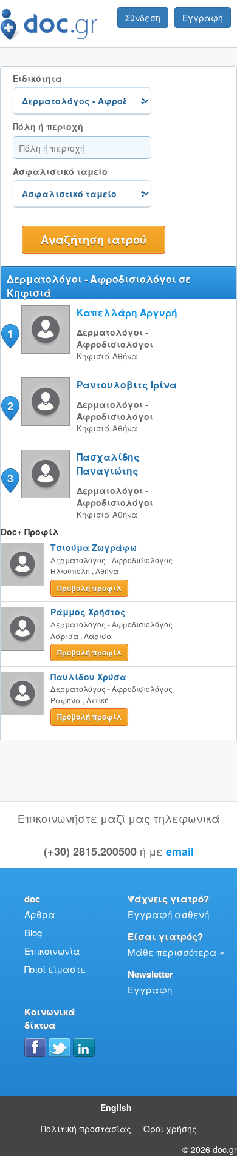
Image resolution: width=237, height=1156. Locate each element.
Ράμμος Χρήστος (88, 612)
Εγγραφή (202, 18)
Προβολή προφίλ (89, 588)
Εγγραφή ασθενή (168, 914)
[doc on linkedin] (84, 1047)
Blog (33, 932)
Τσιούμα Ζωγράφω (93, 547)
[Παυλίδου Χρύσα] (22, 693)
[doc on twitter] (59, 1047)
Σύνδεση (142, 18)
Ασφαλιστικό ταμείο (60, 171)
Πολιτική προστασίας (86, 1129)
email (180, 851)
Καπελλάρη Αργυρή (127, 312)
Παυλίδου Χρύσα (88, 677)
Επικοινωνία (52, 950)
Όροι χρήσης (170, 1129)
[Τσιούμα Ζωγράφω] (22, 564)
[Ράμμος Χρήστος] (22, 629)
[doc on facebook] (35, 1047)
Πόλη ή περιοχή (48, 126)
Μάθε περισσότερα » (176, 951)
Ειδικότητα (37, 78)
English (116, 1107)
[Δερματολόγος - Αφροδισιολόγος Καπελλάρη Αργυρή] (45, 350)
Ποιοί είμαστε (55, 968)
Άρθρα (39, 914)
